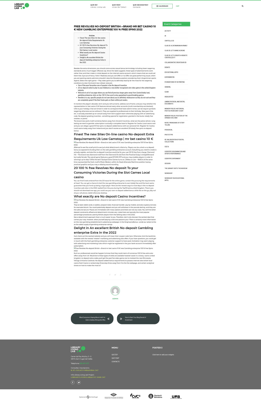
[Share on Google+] (121, 275)
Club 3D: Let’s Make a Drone (175, 50)
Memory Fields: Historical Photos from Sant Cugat (174, 110)
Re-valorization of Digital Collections (174, 141)
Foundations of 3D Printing (175, 82)
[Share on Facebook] (110, 275)
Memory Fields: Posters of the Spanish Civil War (176, 117)
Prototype (169, 135)
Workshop (168, 173)
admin (115, 299)
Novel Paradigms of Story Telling (174, 124)
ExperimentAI (169, 77)
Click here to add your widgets (163, 355)
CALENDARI (163, 6)
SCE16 (167, 146)
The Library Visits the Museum (176, 168)
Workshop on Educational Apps (174, 179)
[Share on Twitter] (115, 275)
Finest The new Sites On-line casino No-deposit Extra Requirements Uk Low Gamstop (92, 40)
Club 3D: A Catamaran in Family (176, 45)
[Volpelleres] (22, 6)
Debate (167, 67)
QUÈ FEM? (115, 358)
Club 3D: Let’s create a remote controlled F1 (176, 56)
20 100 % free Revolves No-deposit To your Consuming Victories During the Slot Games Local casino (94, 47)
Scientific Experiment (173, 158)
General (168, 87)
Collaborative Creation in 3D (175, 62)
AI (165, 36)
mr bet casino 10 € (92, 106)
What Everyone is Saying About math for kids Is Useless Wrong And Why (92, 319)
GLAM (167, 92)
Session (167, 163)
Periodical (169, 130)
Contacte (116, 362)
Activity (168, 31)
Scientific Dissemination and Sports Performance (175, 153)
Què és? (115, 355)
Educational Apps (171, 72)
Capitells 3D (169, 41)
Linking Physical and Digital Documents (175, 103)
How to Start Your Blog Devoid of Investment (135, 319)
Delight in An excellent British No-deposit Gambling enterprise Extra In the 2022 (93, 60)
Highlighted (169, 97)
